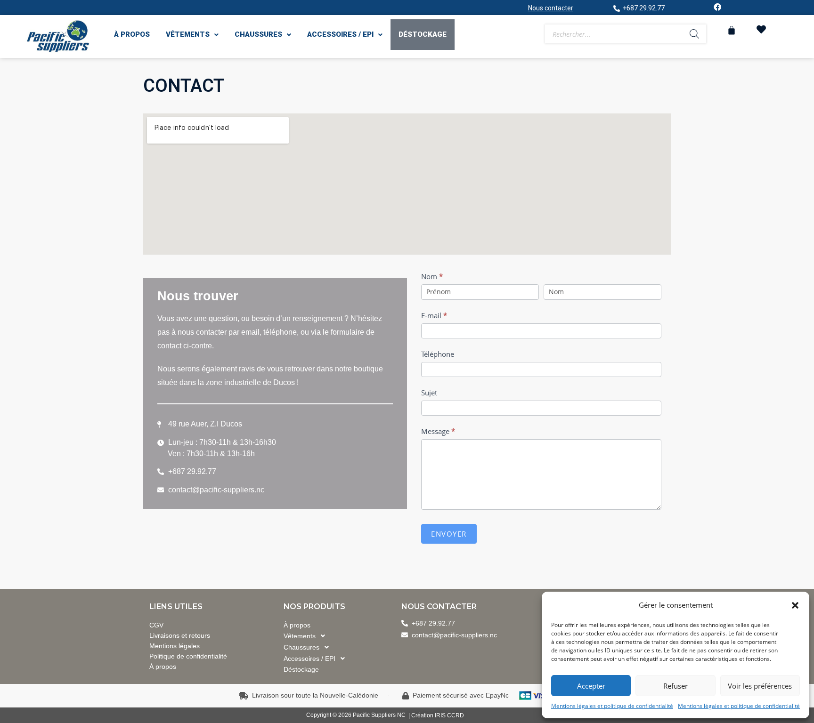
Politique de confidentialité (188, 656)
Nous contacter (550, 8)
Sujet (429, 392)
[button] (795, 605)
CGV (156, 625)
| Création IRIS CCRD (436, 715)
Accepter (591, 686)
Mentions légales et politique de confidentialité (612, 706)
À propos (132, 34)
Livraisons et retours (179, 635)
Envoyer (449, 533)
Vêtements (188, 34)
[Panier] (732, 30)
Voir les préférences (760, 686)
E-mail (434, 315)
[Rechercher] (694, 33)
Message (438, 431)
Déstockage (423, 34)
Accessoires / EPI (340, 34)
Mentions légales (174, 646)
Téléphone (437, 354)
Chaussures (258, 34)
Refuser (675, 686)
